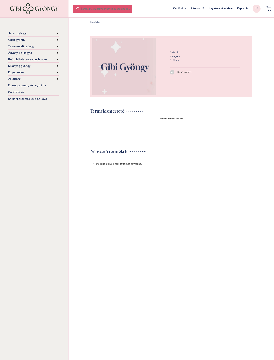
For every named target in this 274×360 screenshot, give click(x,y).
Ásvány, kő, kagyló (20, 52)
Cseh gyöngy (16, 39)
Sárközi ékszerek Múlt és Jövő (27, 99)
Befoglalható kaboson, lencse (27, 59)
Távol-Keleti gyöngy (21, 46)
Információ (197, 8)
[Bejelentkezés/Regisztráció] (257, 9)
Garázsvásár (16, 92)
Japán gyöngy (17, 33)
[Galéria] (124, 66)
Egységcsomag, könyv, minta (27, 85)
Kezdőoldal (179, 8)
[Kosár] (269, 8)
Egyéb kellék (16, 72)
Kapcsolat (243, 8)
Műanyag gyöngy (19, 65)
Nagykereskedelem (220, 8)
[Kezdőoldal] (34, 8)
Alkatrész (14, 79)
